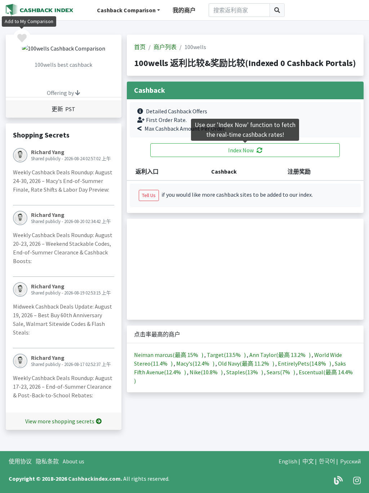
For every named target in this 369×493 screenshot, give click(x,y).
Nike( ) (207, 372)
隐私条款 (47, 461)
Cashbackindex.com (94, 478)
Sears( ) (281, 372)
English (288, 461)
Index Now (241, 150)
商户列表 (165, 47)
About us (73, 461)
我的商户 (184, 10)
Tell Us (149, 195)
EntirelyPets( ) (305, 363)
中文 (308, 461)
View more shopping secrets (59, 421)
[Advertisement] (245, 269)
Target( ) (227, 354)
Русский (350, 461)
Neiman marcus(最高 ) (169, 354)
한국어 (327, 461)
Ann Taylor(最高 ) (280, 354)
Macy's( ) (195, 363)
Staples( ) (245, 372)
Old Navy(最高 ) (246, 363)
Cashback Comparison (126, 10)
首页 (140, 47)
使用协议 (20, 461)
